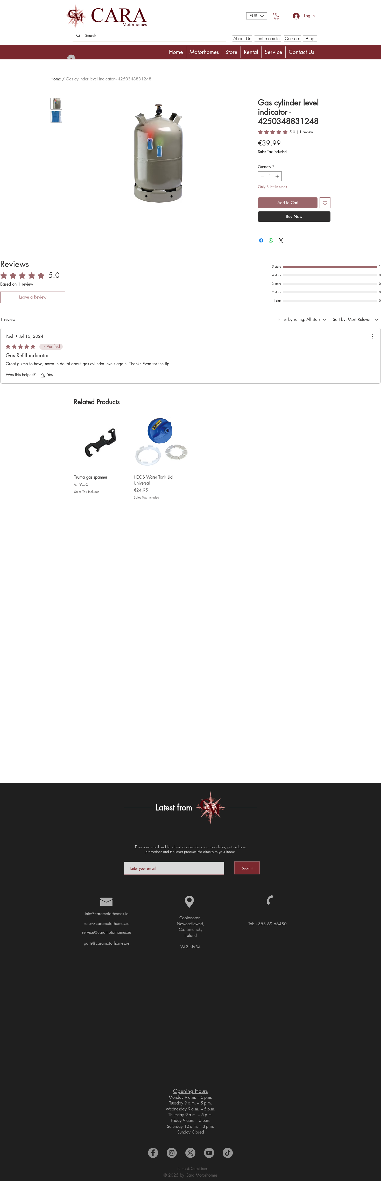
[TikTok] (228, 1153)
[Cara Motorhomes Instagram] (172, 1153)
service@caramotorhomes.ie (106, 932)
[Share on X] (281, 240)
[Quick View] (101, 443)
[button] (256, 15)
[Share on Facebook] (261, 240)
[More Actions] (372, 336)
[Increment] (277, 176)
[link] (285, 132)
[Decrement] (262, 176)
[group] (191, 458)
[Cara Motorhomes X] (190, 1153)
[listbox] (256, 15)
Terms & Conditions (192, 1168)
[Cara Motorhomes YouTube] (209, 1153)
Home (56, 79)
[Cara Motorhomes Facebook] (153, 1153)
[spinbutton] (269, 176)
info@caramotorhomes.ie (106, 913)
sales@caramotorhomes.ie (106, 923)
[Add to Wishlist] (325, 202)
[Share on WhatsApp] (271, 240)
